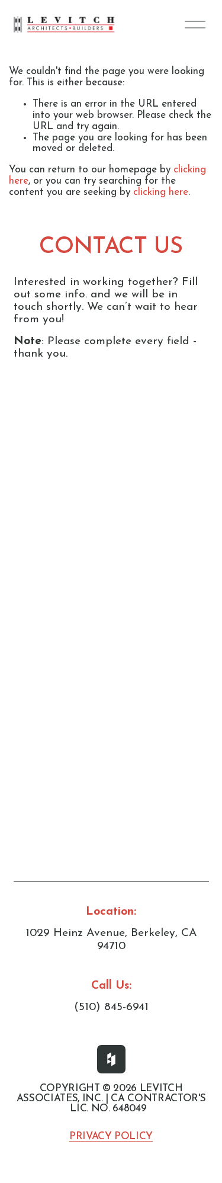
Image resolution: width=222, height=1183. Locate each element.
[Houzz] (111, 1059)
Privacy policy (111, 1136)
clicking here (160, 192)
